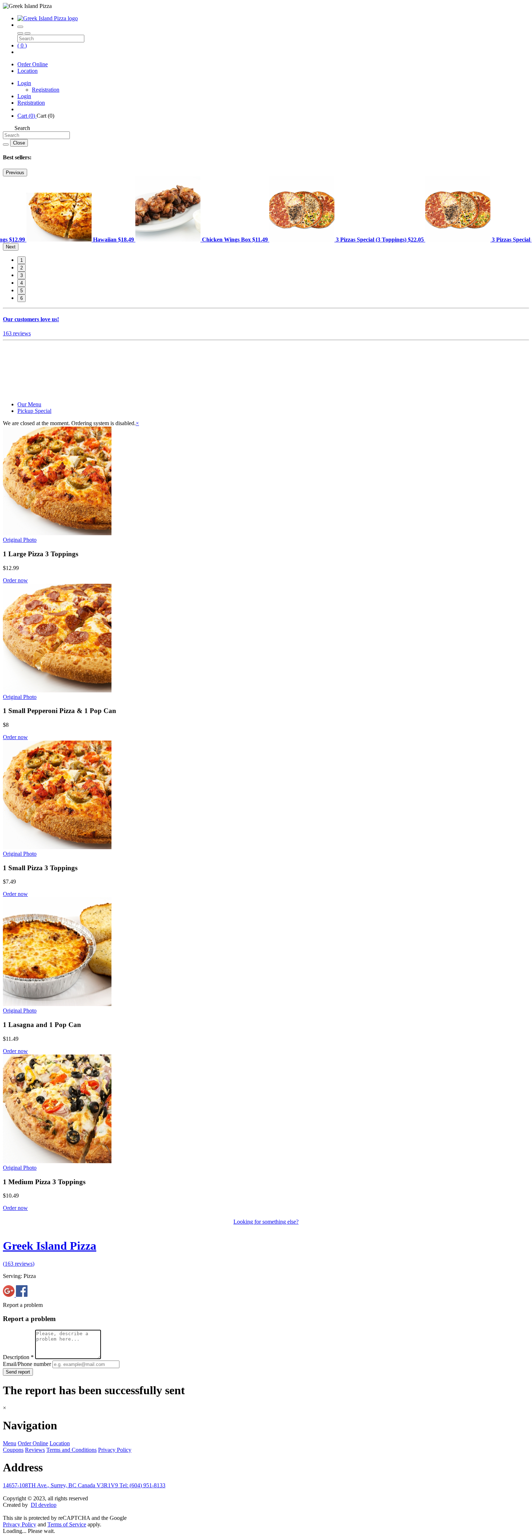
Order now (15, 580)
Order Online (32, 64)
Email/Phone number (27, 1364)
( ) (22, 45)
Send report (18, 1372)
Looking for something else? (266, 1222)
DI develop (43, 1505)
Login (24, 83)
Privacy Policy (114, 1450)
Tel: (142, 1485)
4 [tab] (21, 283)
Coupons (13, 1450)
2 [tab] (21, 268)
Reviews (35, 1450)
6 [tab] (21, 298)
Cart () (27, 116)
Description (18, 1357)
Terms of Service (66, 1524)
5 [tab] (21, 290)
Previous (15, 172)
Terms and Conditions (71, 1450)
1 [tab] (21, 260)
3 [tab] (21, 275)
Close (19, 143)
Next (11, 247)
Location (27, 71)
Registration (45, 90)
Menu (9, 1443)
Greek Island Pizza (49, 1245)
